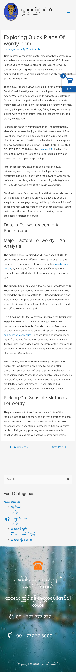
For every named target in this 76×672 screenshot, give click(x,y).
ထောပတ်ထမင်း (12, 501)
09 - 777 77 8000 (34, 635)
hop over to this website (17, 335)
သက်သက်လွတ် (19, 528)
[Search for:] (38, 479)
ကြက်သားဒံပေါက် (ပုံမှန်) (23, 534)
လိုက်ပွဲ (14, 512)
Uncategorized (12, 49)
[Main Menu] (68, 11)
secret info (47, 149)
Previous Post (19, 447)
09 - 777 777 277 (33, 616)
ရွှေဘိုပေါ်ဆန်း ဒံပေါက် (15, 518)
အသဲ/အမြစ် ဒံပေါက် (21, 539)
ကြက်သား (16, 506)
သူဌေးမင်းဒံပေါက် (36, 9)
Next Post (59, 447)
